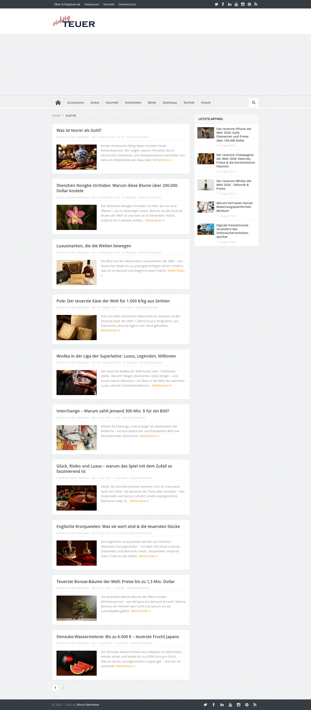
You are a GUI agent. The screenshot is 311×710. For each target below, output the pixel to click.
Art (122, 137)
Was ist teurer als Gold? (79, 130)
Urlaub (206, 102)
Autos (95, 102)
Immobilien (133, 102)
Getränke (131, 362)
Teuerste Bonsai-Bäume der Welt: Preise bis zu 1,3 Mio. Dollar (115, 581)
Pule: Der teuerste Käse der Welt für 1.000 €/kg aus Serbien (113, 301)
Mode (152, 102)
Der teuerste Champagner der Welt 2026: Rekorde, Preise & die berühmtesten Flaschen (235, 160)
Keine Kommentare (138, 137)
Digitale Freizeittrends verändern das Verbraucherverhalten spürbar (232, 231)
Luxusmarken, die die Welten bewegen (93, 246)
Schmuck (122, 533)
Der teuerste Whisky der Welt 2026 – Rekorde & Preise (234, 185)
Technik (188, 102)
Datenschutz (127, 4)
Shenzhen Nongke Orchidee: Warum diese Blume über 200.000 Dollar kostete (117, 188)
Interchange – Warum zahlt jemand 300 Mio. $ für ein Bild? (112, 411)
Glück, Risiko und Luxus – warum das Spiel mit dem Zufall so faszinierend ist (114, 468)
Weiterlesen (162, 160)
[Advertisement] (155, 65)
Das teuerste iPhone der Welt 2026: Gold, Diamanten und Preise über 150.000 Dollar (234, 134)
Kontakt (108, 4)
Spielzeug (170, 102)
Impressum (91, 4)
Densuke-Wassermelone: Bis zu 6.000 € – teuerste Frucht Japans (117, 636)
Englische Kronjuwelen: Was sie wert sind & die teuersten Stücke (118, 526)
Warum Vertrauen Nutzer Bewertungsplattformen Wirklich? (234, 207)
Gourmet (112, 102)
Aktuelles (131, 197)
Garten (121, 588)
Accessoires (75, 102)
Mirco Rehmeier (80, 137)
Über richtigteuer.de (67, 4)
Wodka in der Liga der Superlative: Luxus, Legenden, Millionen (116, 356)
